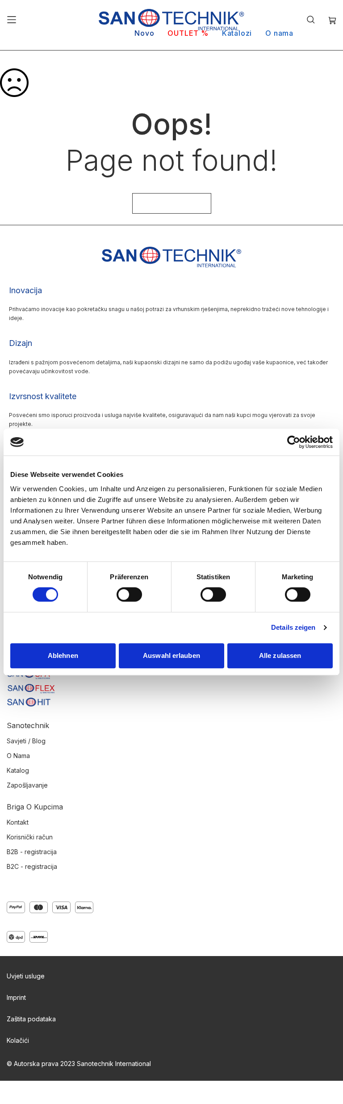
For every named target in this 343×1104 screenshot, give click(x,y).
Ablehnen (63, 655)
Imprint (16, 997)
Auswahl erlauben (171, 655)
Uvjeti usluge (26, 976)
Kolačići (18, 1040)
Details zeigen (293, 627)
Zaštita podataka (31, 1019)
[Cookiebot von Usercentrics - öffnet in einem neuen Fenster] (294, 442)
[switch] (129, 595)
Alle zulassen (280, 655)
